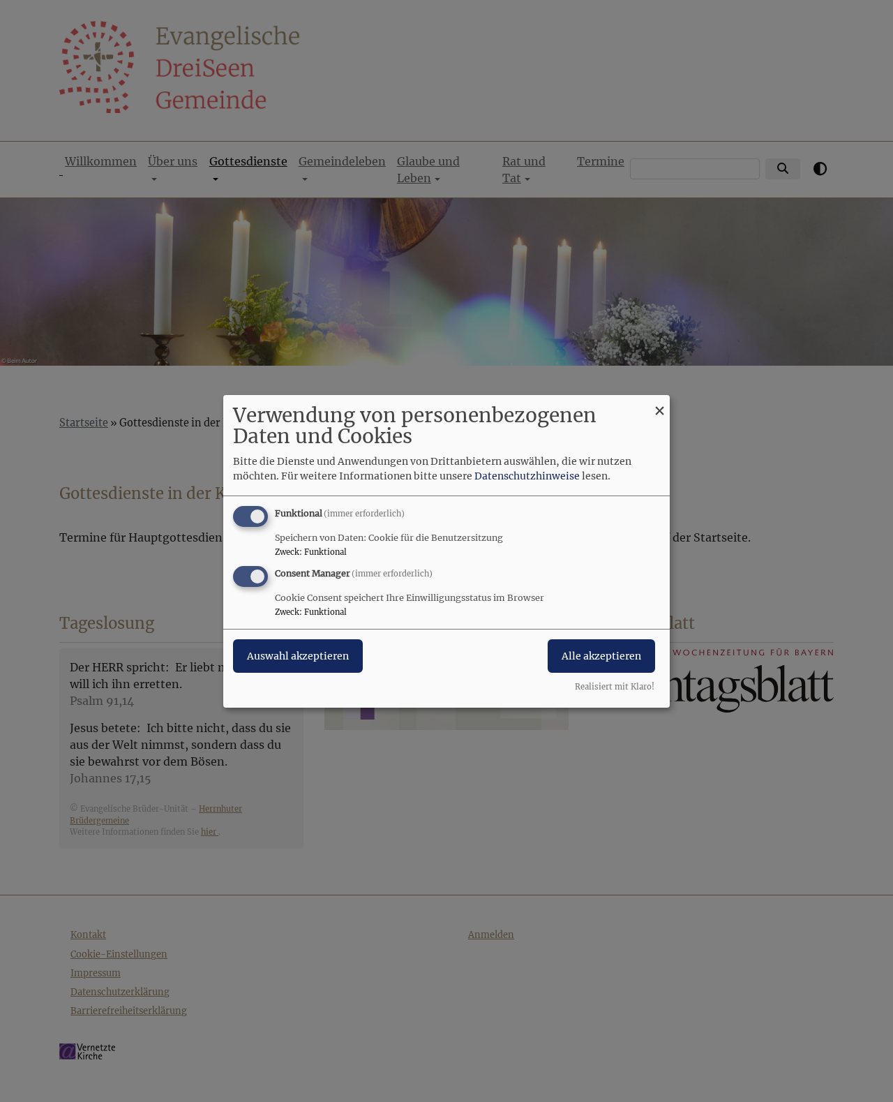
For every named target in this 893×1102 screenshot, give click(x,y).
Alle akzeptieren (601, 656)
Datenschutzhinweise (527, 476)
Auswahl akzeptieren (298, 656)
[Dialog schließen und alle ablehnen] (659, 403)
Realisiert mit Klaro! (614, 687)
